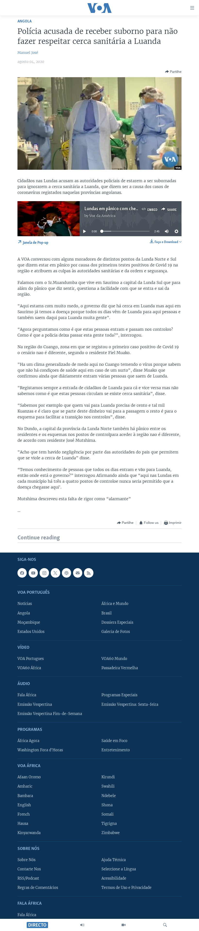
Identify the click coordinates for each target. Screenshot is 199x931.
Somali (107, 814)
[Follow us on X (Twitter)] (55, 572)
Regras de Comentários (37, 887)
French (23, 814)
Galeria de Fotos (115, 631)
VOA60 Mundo (114, 659)
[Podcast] (66, 572)
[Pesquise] (165, 925)
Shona (107, 805)
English (24, 805)
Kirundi (108, 777)
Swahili (108, 786)
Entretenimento (115, 750)
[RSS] (88, 572)
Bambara (25, 795)
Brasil (106, 613)
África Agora (28, 741)
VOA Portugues (30, 659)
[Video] (123, 925)
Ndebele (108, 795)
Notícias (24, 604)
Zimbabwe (110, 832)
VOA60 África (29, 668)
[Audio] (82, 925)
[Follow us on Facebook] (22, 572)
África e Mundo (114, 604)
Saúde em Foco (114, 741)
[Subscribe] (77, 572)
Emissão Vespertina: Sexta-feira (129, 704)
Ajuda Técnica (113, 860)
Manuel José (27, 52)
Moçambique (28, 622)
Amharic (24, 786)
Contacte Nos (29, 869)
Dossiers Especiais (117, 622)
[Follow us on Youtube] (33, 572)
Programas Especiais (119, 695)
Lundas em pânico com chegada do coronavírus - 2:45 (135, 209)
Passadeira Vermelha (119, 668)
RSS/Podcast (28, 878)
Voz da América (102, 216)
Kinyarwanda (29, 832)
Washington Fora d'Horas (40, 750)
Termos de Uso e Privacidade (126, 887)
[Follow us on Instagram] (44, 572)
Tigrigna (109, 823)
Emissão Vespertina (34, 704)
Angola (24, 21)
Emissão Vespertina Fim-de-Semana (49, 713)
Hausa (22, 823)
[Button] (173, 72)
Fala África (26, 695)
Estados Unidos (30, 631)
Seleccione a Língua (118, 869)
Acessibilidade (113, 878)
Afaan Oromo (29, 777)
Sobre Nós (26, 860)
